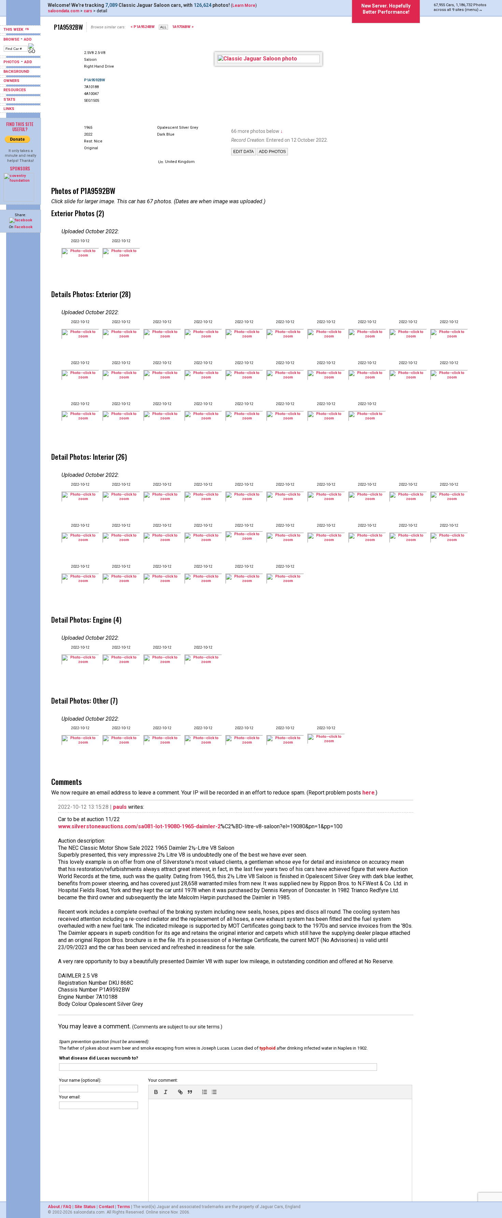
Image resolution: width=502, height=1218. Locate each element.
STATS (9, 99)
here (368, 792)
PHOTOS (11, 62)
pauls (120, 807)
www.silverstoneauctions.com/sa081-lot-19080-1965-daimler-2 (139, 826)
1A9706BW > (183, 27)
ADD (28, 39)
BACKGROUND (16, 71)
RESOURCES (14, 90)
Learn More (243, 5)
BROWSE (11, 39)
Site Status (85, 1206)
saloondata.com (63, 11)
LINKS (8, 109)
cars (88, 11)
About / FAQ (59, 1206)
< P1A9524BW (142, 27)
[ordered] (204, 1092)
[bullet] (214, 1092)
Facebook (23, 227)
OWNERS (11, 81)
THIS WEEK (13, 29)
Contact (106, 1206)
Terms (123, 1206)
